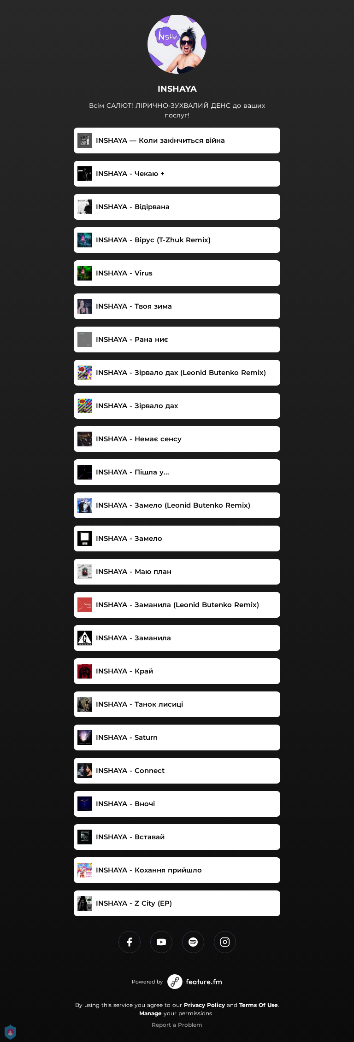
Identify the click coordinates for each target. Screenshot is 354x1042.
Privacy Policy (204, 1004)
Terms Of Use (258, 1004)
